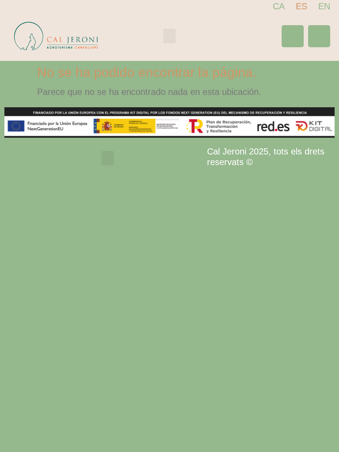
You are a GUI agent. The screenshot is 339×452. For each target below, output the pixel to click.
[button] (169, 36)
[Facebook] (293, 36)
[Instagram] (319, 36)
